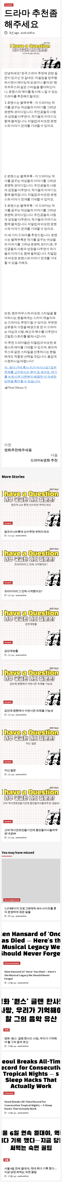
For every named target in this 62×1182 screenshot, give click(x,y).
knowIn (8, 5)
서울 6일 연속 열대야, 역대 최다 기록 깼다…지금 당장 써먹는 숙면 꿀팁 (30, 1170)
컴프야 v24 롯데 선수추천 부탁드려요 (26, 531)
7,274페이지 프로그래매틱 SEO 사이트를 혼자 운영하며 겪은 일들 (30, 910)
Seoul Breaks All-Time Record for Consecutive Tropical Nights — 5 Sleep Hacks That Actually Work (28, 1105)
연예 (6, 1030)
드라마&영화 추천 (44, 457)
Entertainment (11, 963)
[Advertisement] (31, 151)
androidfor (27, 33)
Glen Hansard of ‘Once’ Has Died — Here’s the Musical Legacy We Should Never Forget (30, 975)
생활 (6, 1160)
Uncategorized (11, 900)
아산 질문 (10, 770)
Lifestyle (8, 1093)
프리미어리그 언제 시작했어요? (23, 591)
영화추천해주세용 (18, 447)
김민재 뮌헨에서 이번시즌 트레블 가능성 (28, 710)
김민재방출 (11, 651)
